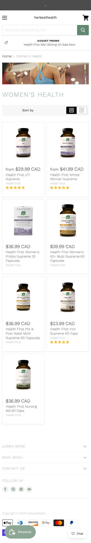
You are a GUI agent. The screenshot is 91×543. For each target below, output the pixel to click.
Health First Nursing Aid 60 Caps (21, 408)
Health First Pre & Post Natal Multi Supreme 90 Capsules (23, 333)
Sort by (27, 110)
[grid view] (71, 110)
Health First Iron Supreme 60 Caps (64, 331)
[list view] (82, 110)
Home (6, 56)
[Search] (83, 30)
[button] (16, 187)
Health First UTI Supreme (18, 177)
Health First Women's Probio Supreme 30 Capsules (22, 256)
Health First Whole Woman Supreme (64, 177)
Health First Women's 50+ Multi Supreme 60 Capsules (67, 256)
